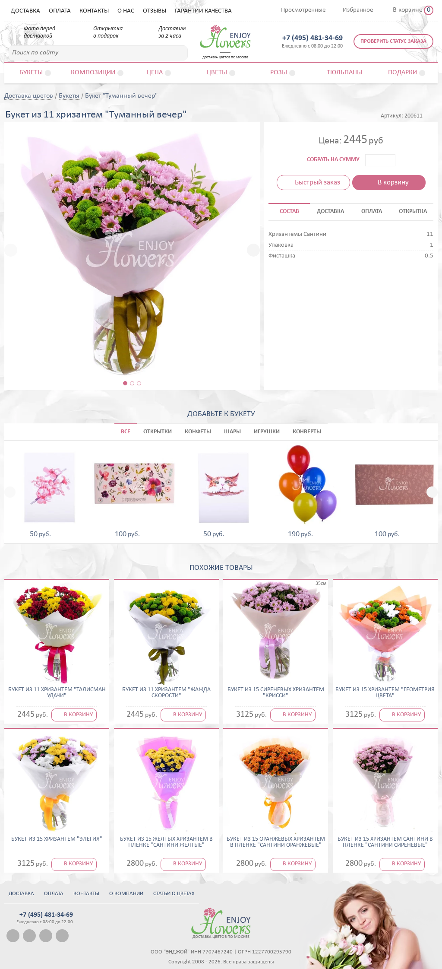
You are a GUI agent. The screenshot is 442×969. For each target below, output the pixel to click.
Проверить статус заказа (393, 41)
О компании (126, 893)
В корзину (393, 182)
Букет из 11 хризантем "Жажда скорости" (166, 693)
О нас (125, 11)
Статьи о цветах (174, 893)
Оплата (60, 11)
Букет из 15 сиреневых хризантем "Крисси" (275, 693)
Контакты (94, 11)
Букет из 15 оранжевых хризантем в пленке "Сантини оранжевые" (276, 842)
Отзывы (154, 11)
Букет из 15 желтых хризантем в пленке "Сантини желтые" (166, 842)
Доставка (25, 11)
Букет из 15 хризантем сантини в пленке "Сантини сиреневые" (385, 842)
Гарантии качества (203, 11)
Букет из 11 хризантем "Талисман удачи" (57, 693)
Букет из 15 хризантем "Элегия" (56, 839)
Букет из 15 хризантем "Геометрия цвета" (385, 693)
